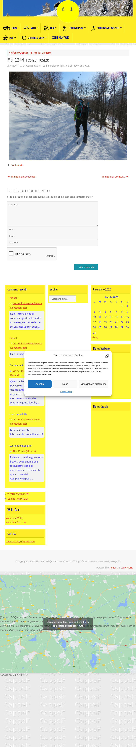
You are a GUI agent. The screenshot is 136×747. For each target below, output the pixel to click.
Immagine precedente (23, 176)
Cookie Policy (66, 391)
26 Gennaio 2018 (32, 65)
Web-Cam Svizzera (16, 522)
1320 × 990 (78, 65)
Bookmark (16, 165)
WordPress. (127, 567)
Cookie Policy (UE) (17, 498)
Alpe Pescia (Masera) (24, 451)
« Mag (95, 337)
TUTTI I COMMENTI (18, 494)
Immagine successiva (113, 176)
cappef (13, 65)
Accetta (39, 383)
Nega (65, 383)
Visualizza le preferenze (93, 383)
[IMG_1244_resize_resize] (68, 116)
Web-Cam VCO (14, 518)
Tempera (113, 567)
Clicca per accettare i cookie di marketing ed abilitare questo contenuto (68, 624)
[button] (106, 355)
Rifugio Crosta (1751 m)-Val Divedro (30, 52)
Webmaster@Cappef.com (20, 541)
